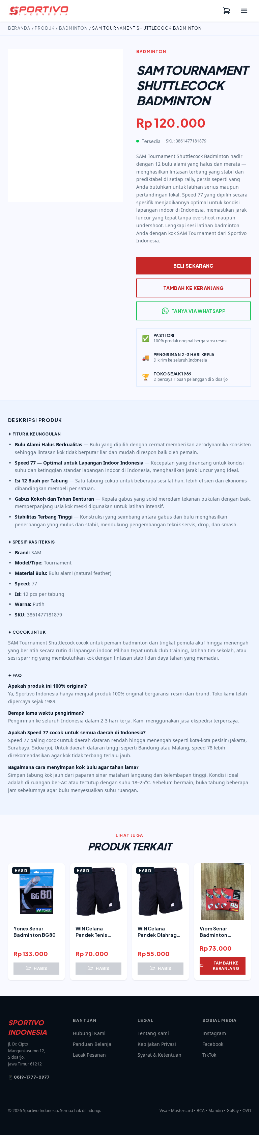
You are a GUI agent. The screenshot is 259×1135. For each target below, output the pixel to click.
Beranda (19, 28)
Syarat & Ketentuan (159, 1055)
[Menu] (244, 11)
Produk (45, 28)
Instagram (214, 1033)
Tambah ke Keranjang (193, 288)
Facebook (212, 1044)
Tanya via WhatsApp (198, 311)
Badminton (73, 28)
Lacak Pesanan (89, 1055)
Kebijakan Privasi (157, 1044)
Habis (40, 968)
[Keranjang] (226, 11)
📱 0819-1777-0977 (29, 1077)
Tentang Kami (153, 1033)
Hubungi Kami (89, 1033)
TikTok (209, 1055)
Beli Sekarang (193, 266)
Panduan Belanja (92, 1044)
